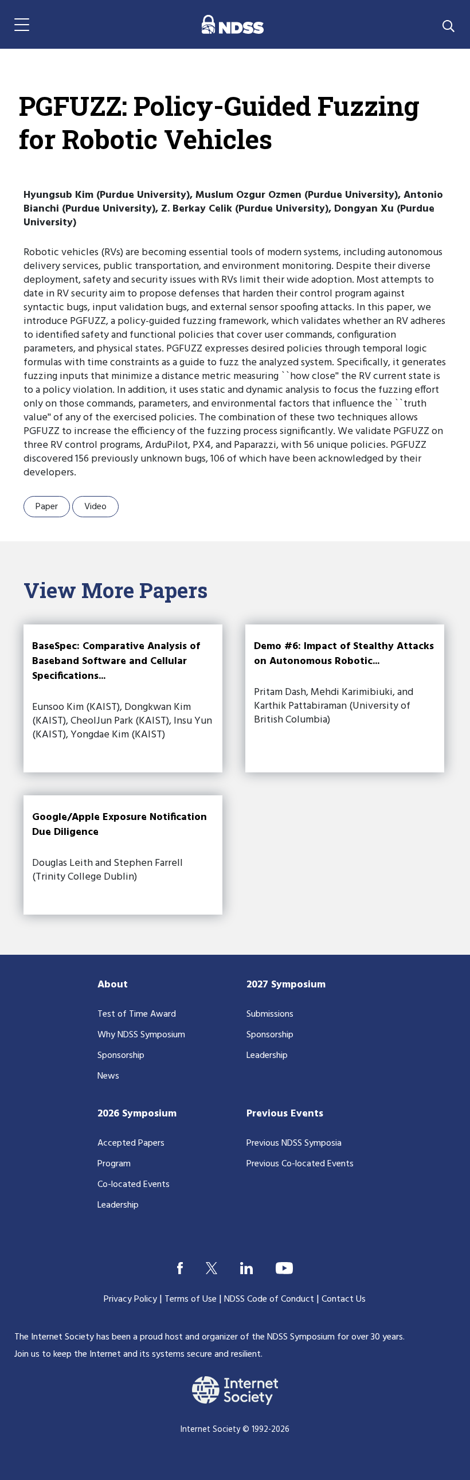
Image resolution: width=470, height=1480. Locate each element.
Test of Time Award (136, 1014)
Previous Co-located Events (300, 1164)
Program (114, 1164)
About (112, 985)
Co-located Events (133, 1184)
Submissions (269, 1014)
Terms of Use (190, 1299)
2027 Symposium (286, 985)
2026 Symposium (137, 1114)
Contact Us (344, 1299)
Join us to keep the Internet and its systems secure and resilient (137, 1354)
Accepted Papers (130, 1143)
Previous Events (284, 1114)
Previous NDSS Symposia (294, 1143)
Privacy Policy (130, 1299)
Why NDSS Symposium (141, 1035)
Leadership (267, 1055)
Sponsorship (120, 1055)
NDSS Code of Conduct (269, 1299)
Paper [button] (47, 506)
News (108, 1076)
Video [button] (95, 506)
